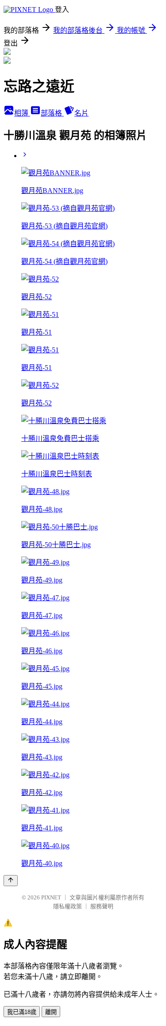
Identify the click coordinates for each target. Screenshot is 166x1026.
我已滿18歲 (21, 1012)
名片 (81, 113)
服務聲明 (101, 906)
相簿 (22, 113)
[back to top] (11, 880)
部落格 (52, 113)
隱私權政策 (67, 906)
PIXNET (51, 897)
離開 (51, 1012)
